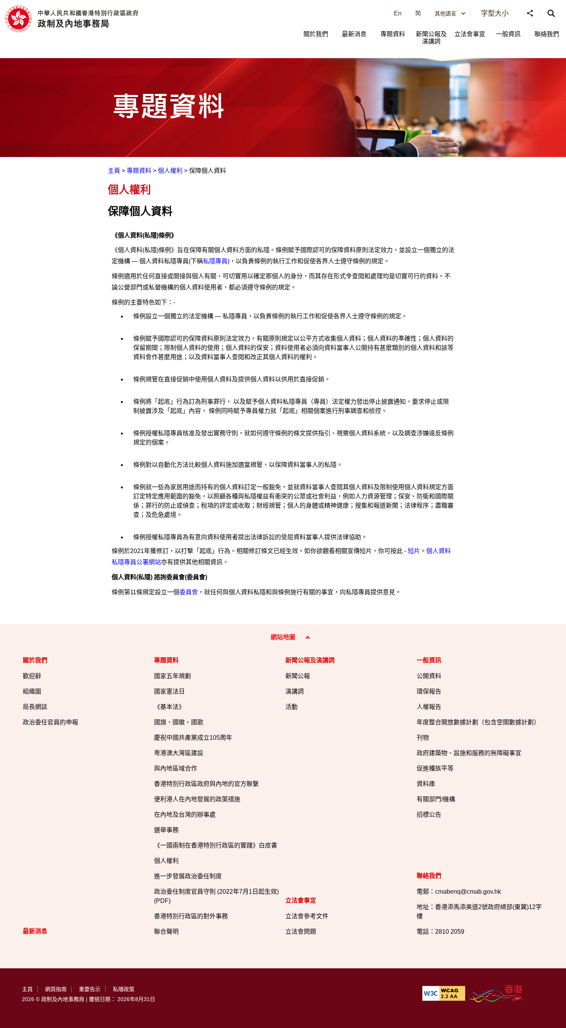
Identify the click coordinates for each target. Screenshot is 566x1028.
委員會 (188, 592)
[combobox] (450, 13)
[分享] (530, 13)
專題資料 (392, 34)
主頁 (114, 170)
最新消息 (354, 34)
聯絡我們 (546, 34)
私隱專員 (215, 261)
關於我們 (315, 34)
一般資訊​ (508, 34)
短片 (414, 551)
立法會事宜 (469, 34)
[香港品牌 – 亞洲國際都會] (496, 993)
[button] (530, 13)
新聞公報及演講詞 (431, 38)
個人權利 (170, 170)
